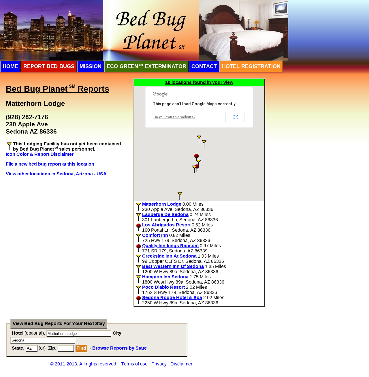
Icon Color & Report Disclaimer (40, 154)
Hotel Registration (251, 66)
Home (10, 66)
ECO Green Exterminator (146, 66)
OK (235, 117)
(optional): (28, 333)
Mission (90, 66)
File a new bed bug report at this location (50, 164)
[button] (199, 139)
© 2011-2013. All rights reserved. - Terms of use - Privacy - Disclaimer (121, 363)
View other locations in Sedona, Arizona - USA (56, 173)
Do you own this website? (174, 117)
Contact (204, 66)
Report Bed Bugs (48, 66)
